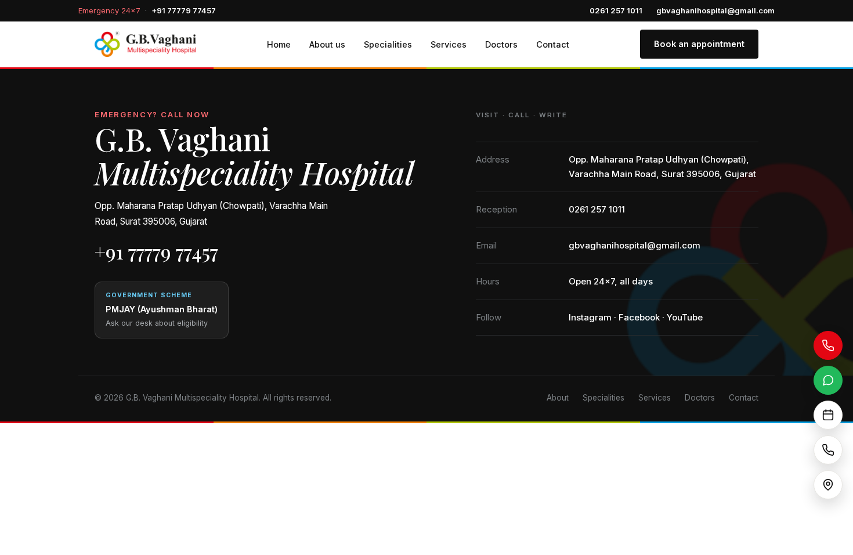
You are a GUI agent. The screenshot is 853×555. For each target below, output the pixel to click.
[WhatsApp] (828, 380)
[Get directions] (828, 484)
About (558, 397)
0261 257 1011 (616, 10)
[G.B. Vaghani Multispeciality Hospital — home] (145, 44)
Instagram (590, 317)
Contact (552, 44)
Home (279, 44)
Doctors (501, 44)
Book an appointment (699, 44)
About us (327, 44)
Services (449, 44)
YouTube (685, 317)
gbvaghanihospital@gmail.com (715, 10)
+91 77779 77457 (183, 10)
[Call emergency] (828, 345)
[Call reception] (828, 449)
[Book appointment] (828, 415)
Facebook (639, 317)
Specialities (388, 44)
